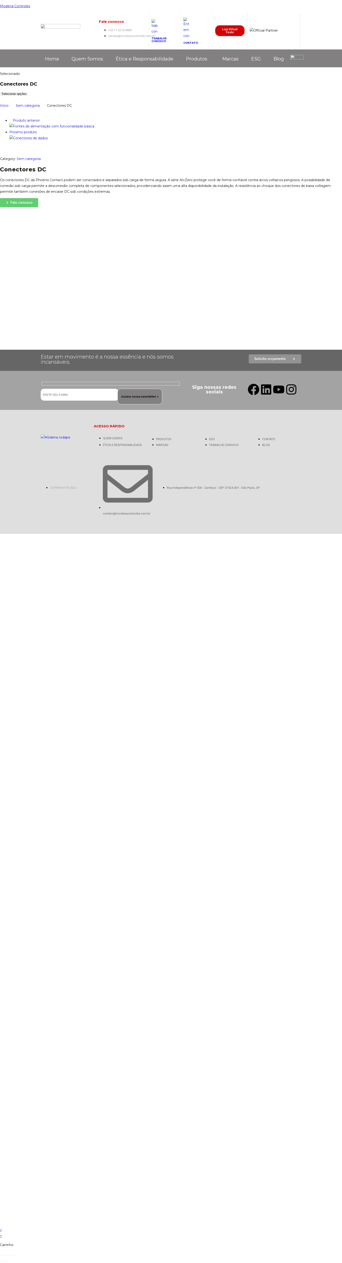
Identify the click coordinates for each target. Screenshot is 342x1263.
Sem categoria (28, 105)
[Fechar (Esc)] (14, 1255)
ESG (256, 59)
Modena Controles (15, 6)
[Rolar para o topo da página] (1, 537)
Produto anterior (26, 120)
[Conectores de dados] (28, 138)
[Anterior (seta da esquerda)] (1, 1260)
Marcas (230, 59)
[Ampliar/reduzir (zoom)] (1, 1255)
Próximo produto (23, 132)
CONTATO (190, 42)
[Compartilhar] (10, 1255)
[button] (198, 59)
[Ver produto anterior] (10, 120)
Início (4, 105)
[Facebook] (253, 389)
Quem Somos (87, 59)
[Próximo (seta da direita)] (5, 1260)
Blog (278, 59)
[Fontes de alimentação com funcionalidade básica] (51, 126)
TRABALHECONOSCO (159, 40)
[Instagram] (291, 389)
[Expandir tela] (5, 1255)
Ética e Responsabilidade (144, 59)
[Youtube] (279, 389)
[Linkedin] (266, 389)
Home (52, 59)
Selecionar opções (14, 94)
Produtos (196, 59)
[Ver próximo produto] (39, 132)
